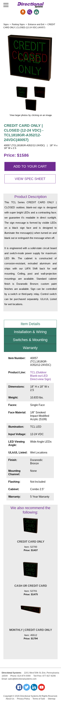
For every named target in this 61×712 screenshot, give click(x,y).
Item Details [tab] (30, 324)
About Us (10, 699)
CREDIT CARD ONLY (30, 541)
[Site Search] (29, 12)
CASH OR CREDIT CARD (30, 585)
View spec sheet (30, 179)
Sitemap (51, 699)
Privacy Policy (23, 699)
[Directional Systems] (30, 5)
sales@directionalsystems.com (22, 679)
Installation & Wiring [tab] (30, 332)
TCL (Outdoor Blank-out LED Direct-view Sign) (40, 376)
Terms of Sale (39, 699)
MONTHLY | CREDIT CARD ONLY (30, 629)
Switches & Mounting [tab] (30, 340)
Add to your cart (30, 166)
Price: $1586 (16, 155)
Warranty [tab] (30, 348)
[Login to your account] (22, 12)
